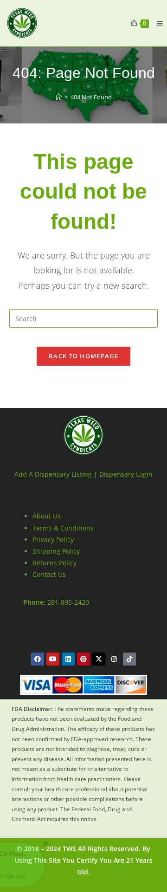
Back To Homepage (83, 356)
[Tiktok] (129, 659)
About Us (46, 515)
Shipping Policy (56, 551)
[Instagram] (114, 659)
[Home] (59, 97)
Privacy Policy (53, 539)
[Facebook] (37, 659)
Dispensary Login (126, 474)
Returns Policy (54, 562)
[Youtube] (52, 659)
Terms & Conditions (63, 528)
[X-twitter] (98, 659)
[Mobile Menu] (156, 23)
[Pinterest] (83, 659)
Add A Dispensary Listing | (55, 474)
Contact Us (49, 574)
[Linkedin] (68, 659)
